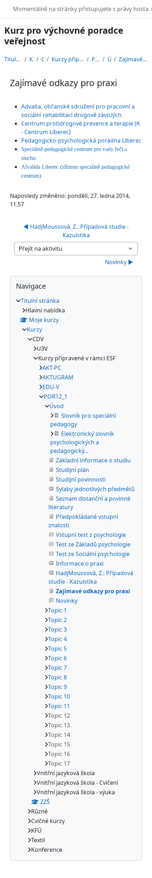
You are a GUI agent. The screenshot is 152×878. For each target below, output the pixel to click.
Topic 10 (59, 696)
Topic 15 (59, 744)
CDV (42, 59)
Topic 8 (57, 677)
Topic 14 (59, 735)
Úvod (109, 59)
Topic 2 (57, 620)
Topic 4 (57, 639)
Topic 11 (59, 706)
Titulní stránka (13, 59)
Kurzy (31, 59)
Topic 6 (57, 658)
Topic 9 (57, 687)
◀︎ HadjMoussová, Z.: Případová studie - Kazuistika (76, 231)
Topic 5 (57, 648)
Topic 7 (57, 668)
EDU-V (50, 387)
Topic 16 (59, 754)
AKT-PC (51, 368)
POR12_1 (96, 59)
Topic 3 (57, 629)
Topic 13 (59, 725)
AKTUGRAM (58, 377)
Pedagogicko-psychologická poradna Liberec (81, 140)
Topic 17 (59, 763)
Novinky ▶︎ (119, 262)
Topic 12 (59, 715)
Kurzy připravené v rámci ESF (68, 59)
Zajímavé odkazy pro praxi (133, 59)
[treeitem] (76, 575)
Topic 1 (57, 610)
